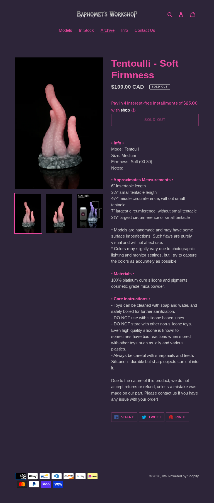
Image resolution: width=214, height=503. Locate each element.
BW (164, 476)
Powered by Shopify (183, 476)
